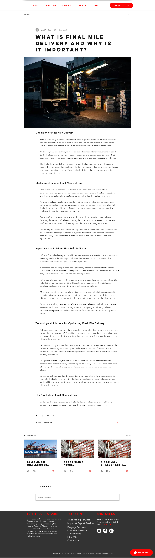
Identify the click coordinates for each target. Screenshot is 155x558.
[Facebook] (105, 531)
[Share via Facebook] (37, 416)
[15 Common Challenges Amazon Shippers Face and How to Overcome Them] (40, 449)
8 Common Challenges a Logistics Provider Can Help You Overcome (112, 463)
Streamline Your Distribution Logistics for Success (76, 463)
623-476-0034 (106, 524)
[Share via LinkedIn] (48, 416)
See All (128, 435)
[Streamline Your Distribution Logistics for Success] (77, 449)
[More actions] (118, 30)
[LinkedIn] (111, 531)
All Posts (27, 14)
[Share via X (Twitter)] (42, 416)
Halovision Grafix (107, 553)
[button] (128, 14)
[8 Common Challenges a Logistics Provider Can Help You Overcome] (114, 449)
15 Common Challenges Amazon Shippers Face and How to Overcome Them (40, 463)
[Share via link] (53, 416)
